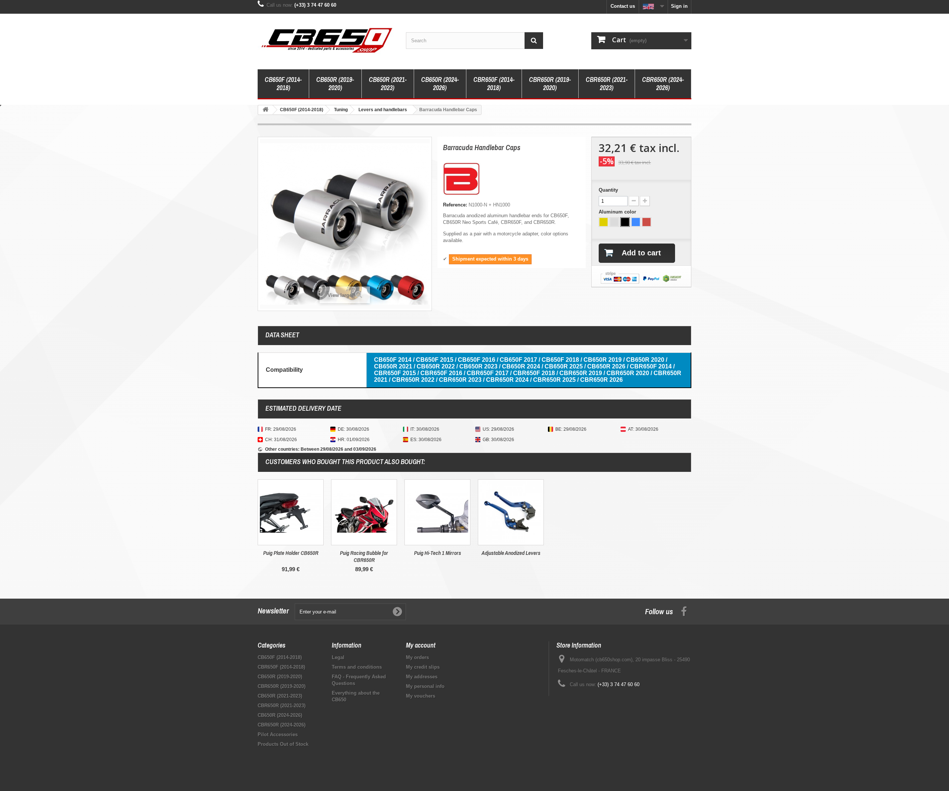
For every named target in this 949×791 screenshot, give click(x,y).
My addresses (421, 676)
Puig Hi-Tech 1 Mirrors (437, 553)
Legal (338, 657)
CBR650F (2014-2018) (494, 83)
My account (421, 645)
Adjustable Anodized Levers (511, 553)
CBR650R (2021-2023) (607, 83)
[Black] (625, 222)
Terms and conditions (357, 667)
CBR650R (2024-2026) (663, 83)
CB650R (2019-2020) (335, 83)
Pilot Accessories (278, 734)
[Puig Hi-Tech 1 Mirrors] (437, 512)
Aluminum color (618, 212)
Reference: (455, 205)
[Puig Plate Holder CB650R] (291, 512)
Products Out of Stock (283, 744)
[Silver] (614, 222)
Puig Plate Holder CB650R (290, 553)
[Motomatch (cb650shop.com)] (326, 39)
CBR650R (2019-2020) (550, 83)
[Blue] (636, 222)
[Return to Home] (265, 110)
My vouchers (420, 696)
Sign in (679, 6)
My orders (417, 657)
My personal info (425, 686)
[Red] (646, 222)
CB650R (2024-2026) (440, 83)
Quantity (608, 190)
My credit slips (423, 667)
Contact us (623, 6)
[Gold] (603, 222)
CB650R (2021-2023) (388, 83)
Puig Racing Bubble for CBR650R (364, 556)
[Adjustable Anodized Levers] (511, 512)
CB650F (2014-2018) (283, 83)
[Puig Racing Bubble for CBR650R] (364, 512)
